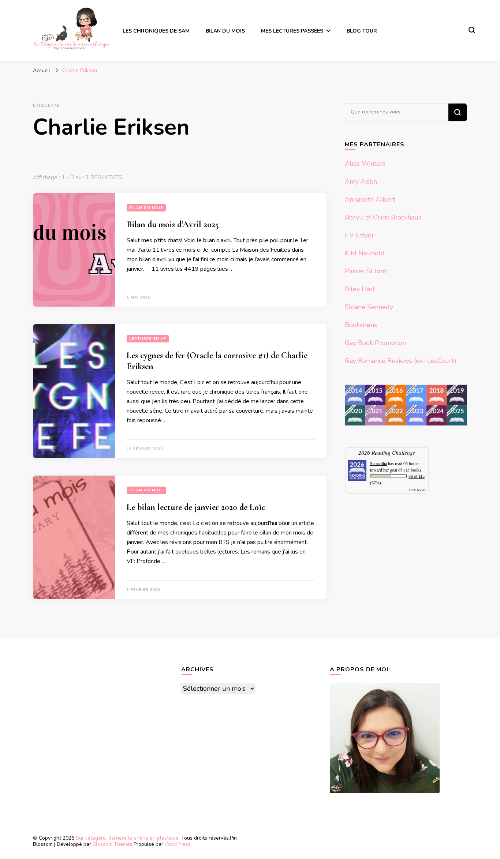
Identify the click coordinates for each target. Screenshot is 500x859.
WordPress (177, 844)
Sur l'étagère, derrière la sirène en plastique (127, 837)
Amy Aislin (361, 181)
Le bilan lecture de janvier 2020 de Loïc (196, 507)
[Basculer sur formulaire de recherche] (472, 30)
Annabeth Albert (370, 199)
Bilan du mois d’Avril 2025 (173, 224)
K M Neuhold (365, 253)
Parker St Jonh (366, 271)
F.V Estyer (359, 235)
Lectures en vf (147, 338)
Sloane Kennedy (369, 307)
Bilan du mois (225, 30)
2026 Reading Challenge (386, 452)
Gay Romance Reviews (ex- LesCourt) (400, 360)
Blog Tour (362, 30)
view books (417, 489)
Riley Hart (360, 289)
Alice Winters (365, 163)
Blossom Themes (113, 844)
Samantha (378, 463)
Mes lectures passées (292, 30)
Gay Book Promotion (375, 342)
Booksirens (361, 324)
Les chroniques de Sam (156, 30)
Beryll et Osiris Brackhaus (383, 217)
